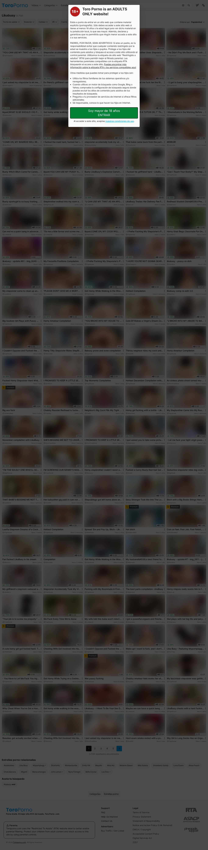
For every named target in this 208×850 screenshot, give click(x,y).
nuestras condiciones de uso (120, 121)
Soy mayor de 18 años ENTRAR (104, 113)
